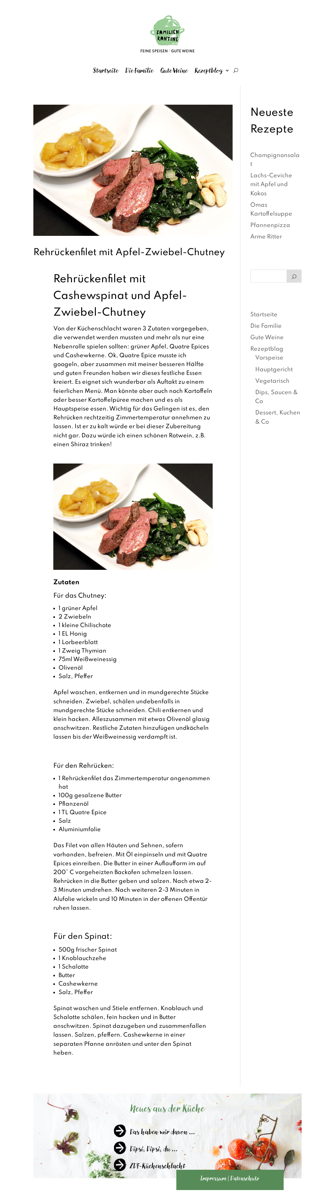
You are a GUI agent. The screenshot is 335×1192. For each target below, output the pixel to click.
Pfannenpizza (270, 225)
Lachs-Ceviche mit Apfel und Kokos (271, 184)
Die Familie (139, 70)
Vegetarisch (272, 381)
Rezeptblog (209, 70)
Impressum (214, 1178)
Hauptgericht (274, 370)
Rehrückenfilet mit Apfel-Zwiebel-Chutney (129, 252)
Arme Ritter (266, 237)
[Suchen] (294, 276)
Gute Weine (174, 70)
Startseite (105, 70)
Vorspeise (269, 358)
